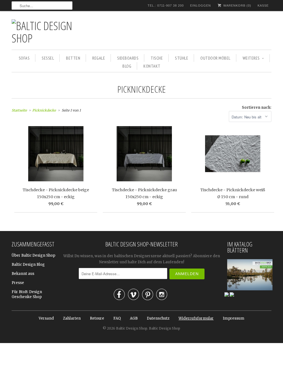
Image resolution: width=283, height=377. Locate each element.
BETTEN (73, 58)
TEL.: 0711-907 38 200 (166, 5)
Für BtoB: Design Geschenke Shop (27, 294)
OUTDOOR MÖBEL (215, 58)
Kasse (263, 5)
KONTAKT (152, 66)
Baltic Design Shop (131, 328)
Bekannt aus (23, 273)
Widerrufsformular (196, 318)
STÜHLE (181, 58)
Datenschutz (158, 318)
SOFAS (24, 58)
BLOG (126, 66)
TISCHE (157, 58)
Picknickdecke (141, 89)
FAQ (117, 318)
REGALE (98, 58)
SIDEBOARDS (127, 58)
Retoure (97, 318)
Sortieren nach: (256, 107)
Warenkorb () (236, 5)
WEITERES (251, 58)
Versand (46, 318)
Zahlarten (72, 318)
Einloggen (200, 5)
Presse (18, 282)
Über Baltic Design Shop (33, 255)
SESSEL (48, 58)
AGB (134, 318)
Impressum (233, 318)
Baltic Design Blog (28, 264)
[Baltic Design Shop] (50, 31)
